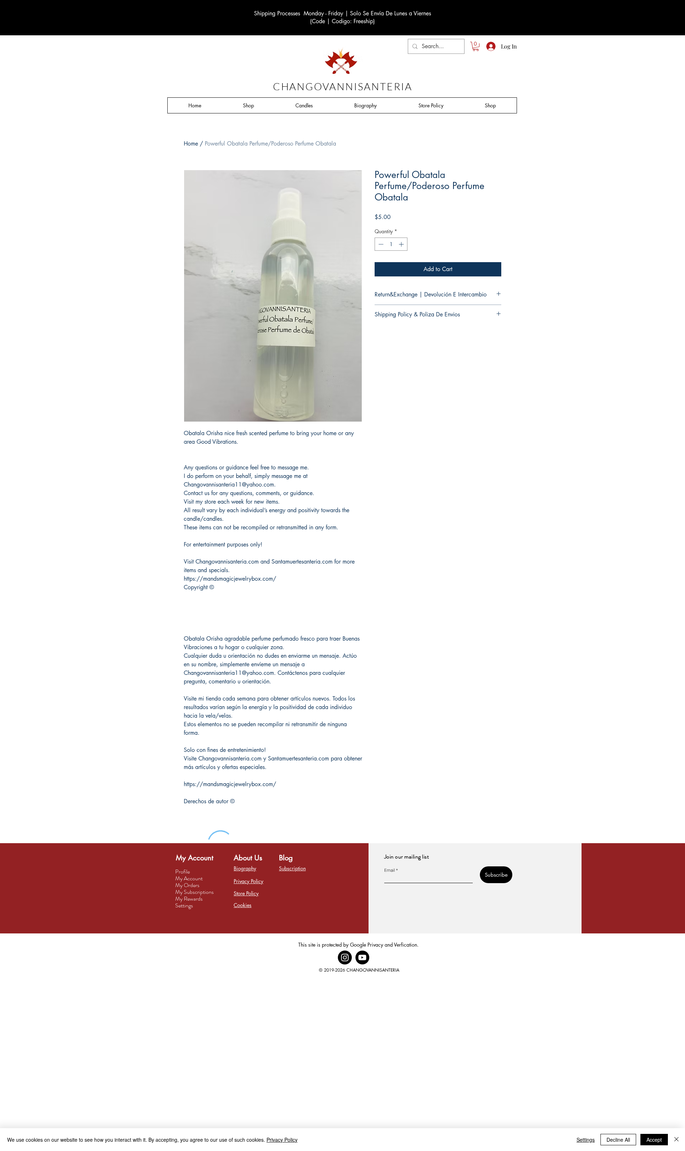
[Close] (676, 1139)
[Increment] (401, 244)
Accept (654, 1139)
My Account (189, 878)
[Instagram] (345, 957)
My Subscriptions (194, 891)
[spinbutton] (391, 244)
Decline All (618, 1139)
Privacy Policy (282, 1139)
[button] (475, 46)
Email (389, 870)
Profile (182, 871)
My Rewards (189, 898)
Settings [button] (586, 1139)
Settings (184, 905)
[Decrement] (380, 244)
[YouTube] (362, 957)
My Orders (187, 885)
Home (191, 143)
